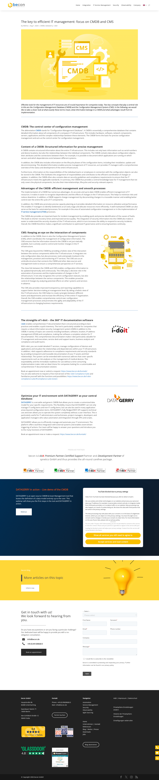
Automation (87, 702)
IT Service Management (102, 5)
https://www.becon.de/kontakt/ (74, 371)
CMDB (42, 26)
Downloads (87, 732)
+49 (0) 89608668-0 (64, 702)
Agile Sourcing (88, 713)
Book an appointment (34, 652)
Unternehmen (88, 724)
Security (116, 5)
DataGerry (49, 26)
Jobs (84, 734)
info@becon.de (33, 639)
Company (137, 5)
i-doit (55, 26)
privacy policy (115, 520)
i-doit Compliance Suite (79, 373)
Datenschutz (132, 698)
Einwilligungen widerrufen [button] (123, 721)
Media (90, 729)
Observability (126, 5)
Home (78, 5)
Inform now (30, 588)
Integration (86, 5)
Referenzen (87, 727)
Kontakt (97, 724)
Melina (25, 26)
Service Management (90, 705)
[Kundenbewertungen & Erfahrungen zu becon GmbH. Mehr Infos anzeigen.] (60, 766)
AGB (114, 698)
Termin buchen (59, 715)
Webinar (24, 512)
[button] (113, 535)
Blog (84, 729)
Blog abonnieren (91, 745)
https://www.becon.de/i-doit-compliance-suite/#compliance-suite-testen (56, 377)
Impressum (122, 698)
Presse (96, 729)
